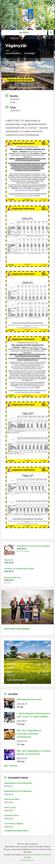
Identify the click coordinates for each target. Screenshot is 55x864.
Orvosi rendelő (24, 551)
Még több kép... (11, 766)
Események (29, 53)
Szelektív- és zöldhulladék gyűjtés (19, 569)
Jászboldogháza (13, 53)
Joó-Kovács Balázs (13, 823)
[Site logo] (27, 24)
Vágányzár (8, 560)
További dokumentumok (16, 831)
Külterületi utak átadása (17, 628)
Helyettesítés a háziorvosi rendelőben (33, 546)
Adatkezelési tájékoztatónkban (38, 855)
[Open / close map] (51, 32)
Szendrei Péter (11, 815)
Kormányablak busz (12, 577)
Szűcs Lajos (10, 807)
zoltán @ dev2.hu (27, 860)
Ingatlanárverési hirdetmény (18, 783)
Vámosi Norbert (12, 799)
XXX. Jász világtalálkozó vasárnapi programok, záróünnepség (29, 733)
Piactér (8, 583)
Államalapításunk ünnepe (29, 699)
